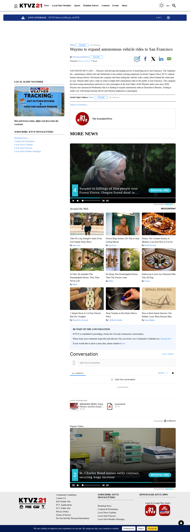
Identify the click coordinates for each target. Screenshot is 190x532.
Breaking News (21, 138)
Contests (106, 5)
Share (124, 5)
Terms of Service (63, 515)
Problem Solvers (91, 5)
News (46, 5)
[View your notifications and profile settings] (173, 373)
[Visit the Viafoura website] (170, 421)
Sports (77, 5)
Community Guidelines (66, 495)
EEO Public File (63, 501)
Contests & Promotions (24, 141)
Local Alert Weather (61, 5)
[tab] (78, 373)
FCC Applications (64, 505)
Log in (164, 354)
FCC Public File (63, 508)
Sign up (171, 354)
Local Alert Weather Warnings (27, 151)
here (123, 343)
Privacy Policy (62, 511)
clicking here (165, 339)
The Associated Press (81, 57)
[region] (123, 387)
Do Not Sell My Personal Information (72, 518)
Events (115, 5)
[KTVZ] (30, 5)
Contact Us (61, 498)
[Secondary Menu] (18, 5)
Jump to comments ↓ (79, 104)
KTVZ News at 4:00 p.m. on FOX (64, 17)
